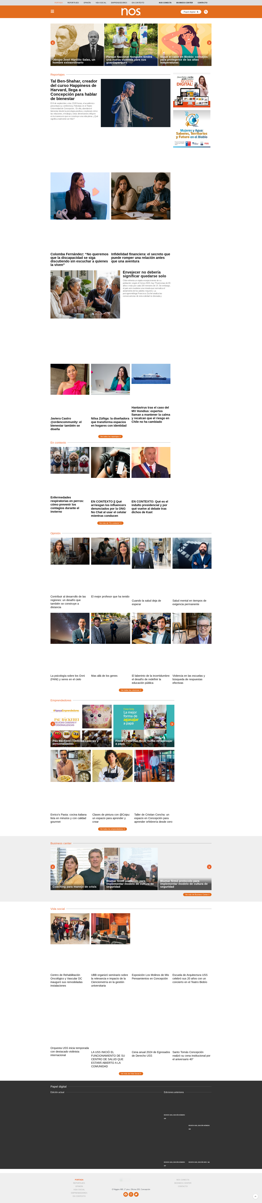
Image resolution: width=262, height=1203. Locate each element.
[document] (131, 601)
